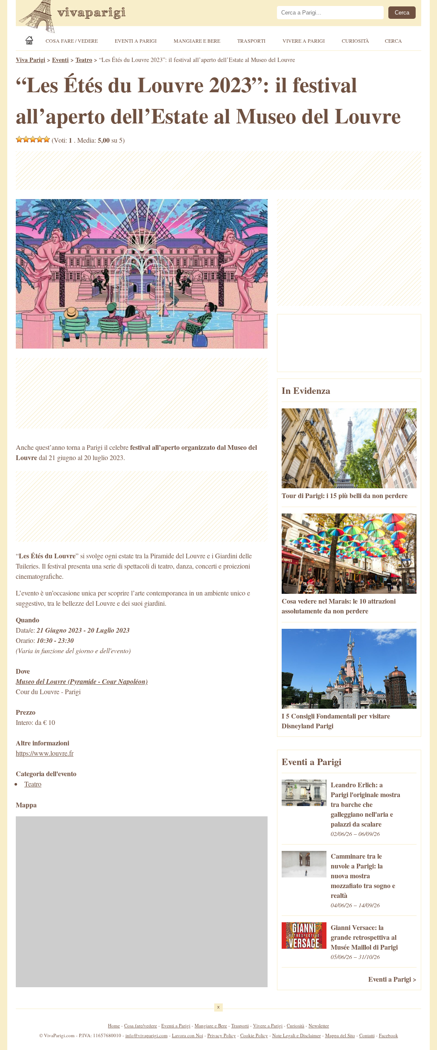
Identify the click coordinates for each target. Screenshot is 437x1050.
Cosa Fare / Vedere (72, 40)
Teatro (32, 783)
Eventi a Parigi (136, 40)
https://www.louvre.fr (44, 752)
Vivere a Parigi (304, 40)
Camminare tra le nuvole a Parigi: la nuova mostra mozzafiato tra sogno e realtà (363, 875)
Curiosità (355, 40)
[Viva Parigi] (30, 40)
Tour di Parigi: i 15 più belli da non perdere (345, 495)
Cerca (393, 40)
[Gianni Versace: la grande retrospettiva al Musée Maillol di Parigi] (304, 946)
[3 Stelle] (32, 139)
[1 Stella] (19, 139)
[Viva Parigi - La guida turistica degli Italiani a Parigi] (80, 17)
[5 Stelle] (46, 139)
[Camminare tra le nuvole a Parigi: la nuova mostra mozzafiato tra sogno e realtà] (304, 875)
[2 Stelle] (26, 139)
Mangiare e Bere (197, 40)
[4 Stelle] (39, 139)
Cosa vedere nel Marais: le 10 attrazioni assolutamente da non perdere (339, 606)
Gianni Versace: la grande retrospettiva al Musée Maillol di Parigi (364, 937)
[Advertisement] (218, 170)
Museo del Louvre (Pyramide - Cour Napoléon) (82, 681)
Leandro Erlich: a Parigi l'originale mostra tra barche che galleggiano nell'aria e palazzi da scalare (365, 804)
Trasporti (251, 40)
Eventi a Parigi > (392, 979)
